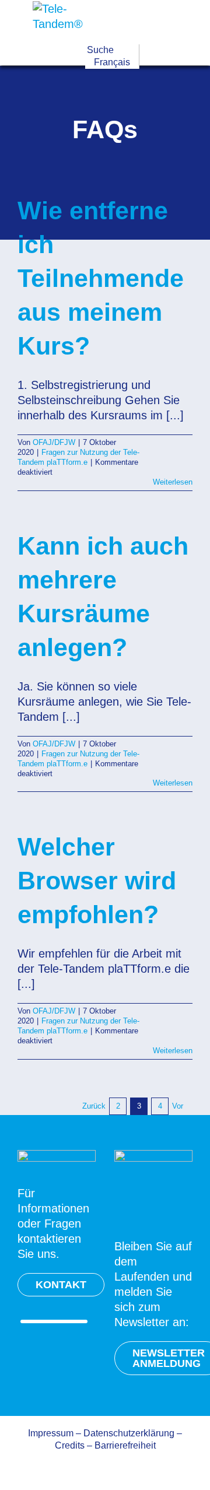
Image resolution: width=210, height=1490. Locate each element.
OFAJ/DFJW (54, 442)
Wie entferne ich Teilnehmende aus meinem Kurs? (101, 278)
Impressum (51, 1433)
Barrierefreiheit (125, 1445)
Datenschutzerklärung (128, 1433)
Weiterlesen (172, 482)
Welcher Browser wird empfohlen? (97, 880)
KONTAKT (61, 1285)
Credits (70, 1445)
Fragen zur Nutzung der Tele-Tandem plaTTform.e (78, 457)
